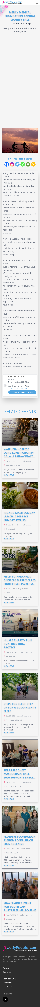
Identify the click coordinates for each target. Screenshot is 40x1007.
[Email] (28, 164)
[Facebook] (6, 164)
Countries (7, 972)
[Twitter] (17, 164)
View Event (9, 475)
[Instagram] (12, 164)
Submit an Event (9, 979)
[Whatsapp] (22, 164)
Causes (6, 968)
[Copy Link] (33, 164)
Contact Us (7, 986)
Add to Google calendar (23, 392)
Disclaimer (7, 982)
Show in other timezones (17, 388)
